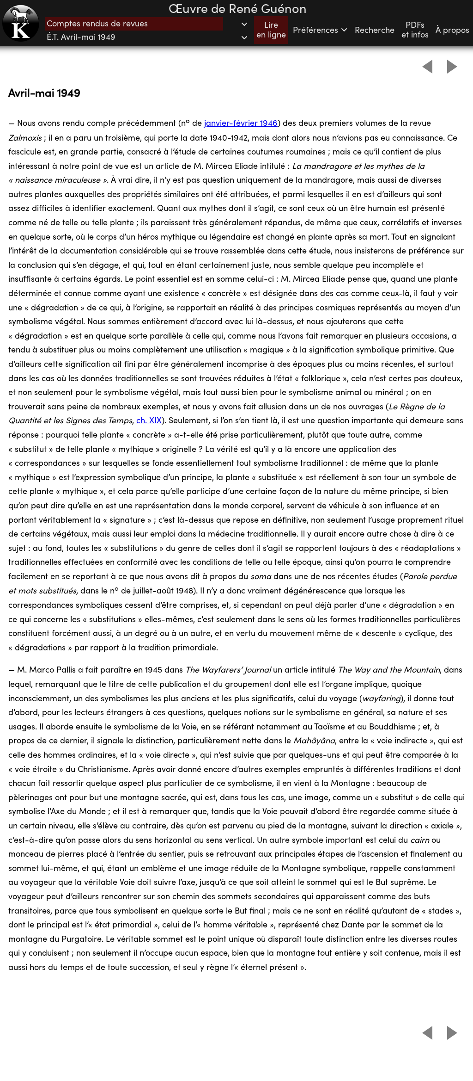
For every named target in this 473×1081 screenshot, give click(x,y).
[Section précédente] (427, 66)
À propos (452, 30)
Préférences (316, 30)
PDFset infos (415, 30)
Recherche (374, 30)
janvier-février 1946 (241, 123)
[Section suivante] (452, 66)
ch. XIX (149, 421)
